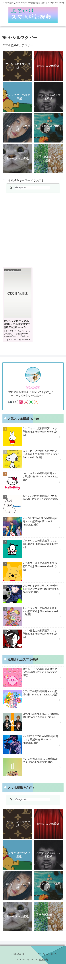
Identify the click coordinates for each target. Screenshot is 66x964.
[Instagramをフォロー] (21, 402)
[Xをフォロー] (15, 402)
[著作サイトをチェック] (10, 402)
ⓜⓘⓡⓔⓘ (33, 387)
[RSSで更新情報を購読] (36, 402)
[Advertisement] (33, 230)
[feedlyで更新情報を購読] (31, 402)
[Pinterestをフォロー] (26, 402)
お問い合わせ (17, 954)
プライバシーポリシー (48, 954)
